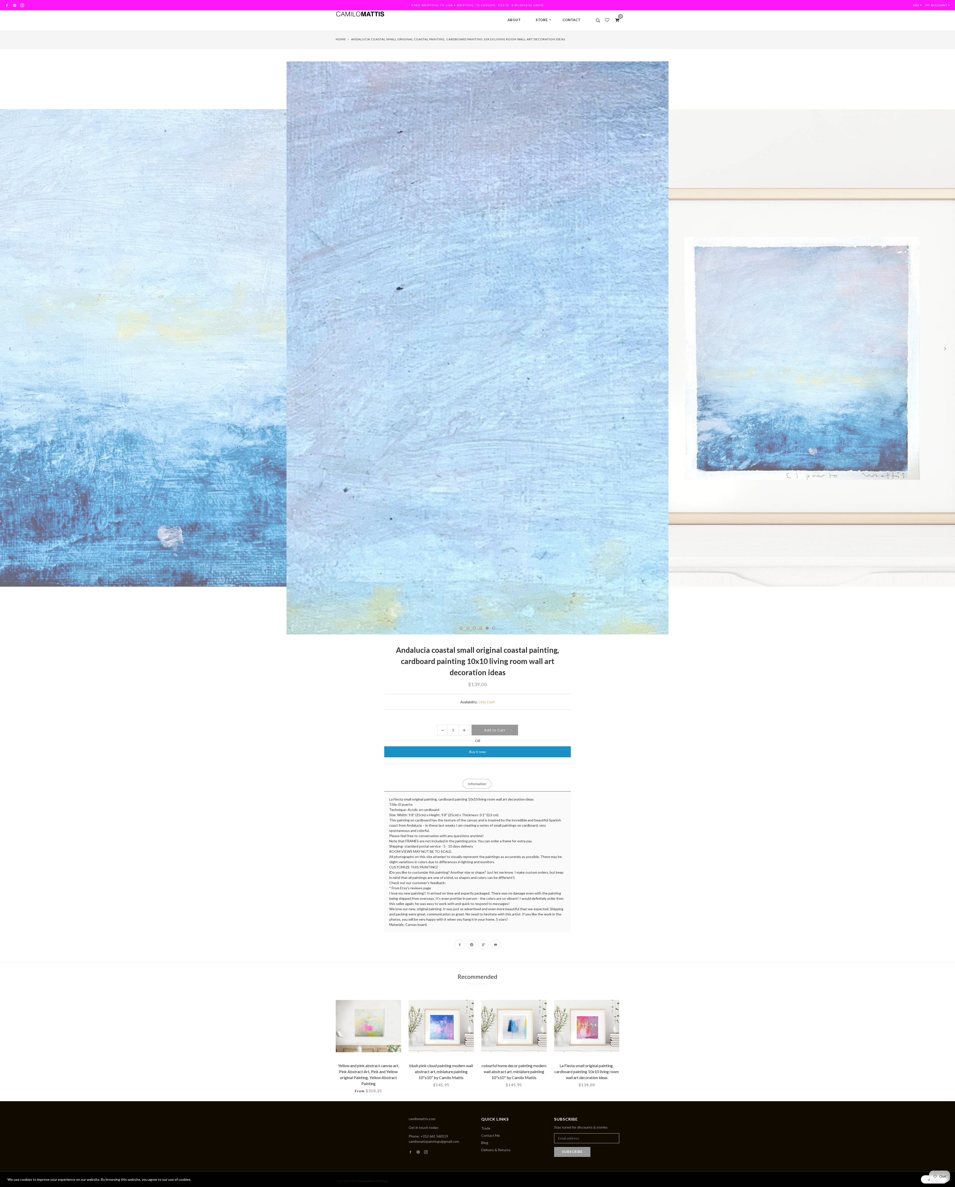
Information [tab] (477, 784)
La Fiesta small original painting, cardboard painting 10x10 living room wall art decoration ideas (586, 1071)
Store (542, 20)
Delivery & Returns (496, 1150)
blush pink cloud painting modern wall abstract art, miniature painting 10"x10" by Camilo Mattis (441, 1071)
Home (341, 39)
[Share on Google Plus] (483, 945)
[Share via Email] (495, 945)
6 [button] (493, 628)
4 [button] (480, 628)
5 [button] (487, 628)
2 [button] (467, 628)
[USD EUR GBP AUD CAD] (918, 5)
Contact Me (490, 1135)
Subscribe (572, 1152)
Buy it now (477, 752)
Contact (571, 20)
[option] (159, 348)
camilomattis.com (422, 1119)
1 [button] (461, 628)
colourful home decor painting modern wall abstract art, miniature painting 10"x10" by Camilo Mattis (513, 1071)
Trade (485, 1128)
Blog (484, 1142)
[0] (615, 20)
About (514, 20)
